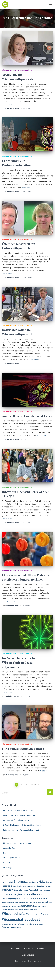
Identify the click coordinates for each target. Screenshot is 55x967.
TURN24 (43, 906)
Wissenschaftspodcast (21, 919)
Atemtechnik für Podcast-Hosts (16, 820)
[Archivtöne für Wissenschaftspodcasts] (27, 48)
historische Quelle (26, 886)
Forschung (7, 886)
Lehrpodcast (45, 890)
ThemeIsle (37, 961)
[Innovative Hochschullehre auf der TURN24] (27, 466)
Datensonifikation (30, 882)
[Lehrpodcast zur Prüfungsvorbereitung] (27, 134)
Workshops (7, 868)
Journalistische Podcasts (25, 890)
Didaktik (42, 881)
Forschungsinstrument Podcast (23, 748)
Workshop (36, 924)
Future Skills (16, 886)
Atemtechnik (9, 882)
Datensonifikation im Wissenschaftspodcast (17, 332)
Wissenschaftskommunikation (26, 914)
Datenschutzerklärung (34, 949)
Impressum (15, 949)
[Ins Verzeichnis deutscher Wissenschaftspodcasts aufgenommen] (27, 632)
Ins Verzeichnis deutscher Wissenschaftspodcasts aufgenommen (19, 662)
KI (38, 890)
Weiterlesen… (8, 104)
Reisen (31, 902)
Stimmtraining (16, 906)
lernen (4, 895)
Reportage (36, 902)
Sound (4, 906)
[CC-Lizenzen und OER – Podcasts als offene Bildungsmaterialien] (27, 549)
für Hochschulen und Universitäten (17, 70)
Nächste (34, 785)
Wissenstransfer (25, 924)
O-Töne (24, 895)
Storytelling (27, 905)
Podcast (6, 863)
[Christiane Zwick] (6, 4)
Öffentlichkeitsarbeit (11, 927)
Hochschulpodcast (38, 886)
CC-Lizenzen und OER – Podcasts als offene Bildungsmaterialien (25, 577)
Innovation (48, 886)
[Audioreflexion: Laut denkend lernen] (27, 390)
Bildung (19, 881)
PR (13, 902)
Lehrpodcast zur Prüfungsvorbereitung (17, 162)
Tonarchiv (37, 906)
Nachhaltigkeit (14, 894)
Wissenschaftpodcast (30, 909)
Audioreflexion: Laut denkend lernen (27, 415)
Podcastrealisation (23, 899)
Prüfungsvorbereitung (21, 902)
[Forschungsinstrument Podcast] (27, 722)
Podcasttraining (7, 902)
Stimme (8, 906)
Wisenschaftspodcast (16, 909)
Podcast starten (38, 898)
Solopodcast (46, 902)
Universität (5, 909)
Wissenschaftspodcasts (9, 924)
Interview (7, 889)
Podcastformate (9, 899)
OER (29, 894)
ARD (3, 882)
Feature (49, 882)
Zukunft (42, 924)
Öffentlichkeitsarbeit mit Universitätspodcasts (18, 246)
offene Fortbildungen (11, 858)
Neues (5, 853)
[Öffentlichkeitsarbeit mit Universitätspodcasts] (27, 218)
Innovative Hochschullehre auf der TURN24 (25, 494)
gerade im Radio (9, 848)
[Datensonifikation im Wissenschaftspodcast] (27, 304)
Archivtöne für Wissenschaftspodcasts (17, 76)
